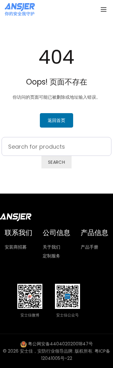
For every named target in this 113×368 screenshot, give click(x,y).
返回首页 (56, 120)
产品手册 (89, 247)
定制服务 (51, 256)
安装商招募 (16, 247)
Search (56, 162)
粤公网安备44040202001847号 (60, 344)
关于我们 (51, 247)
